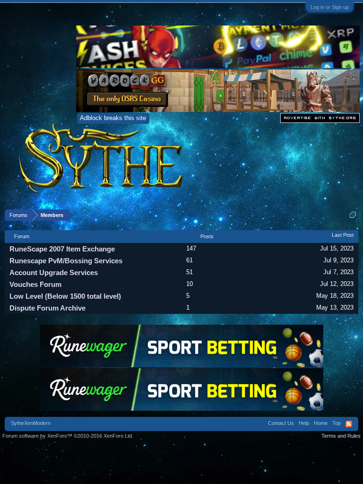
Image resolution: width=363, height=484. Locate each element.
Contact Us (281, 423)
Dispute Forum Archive (47, 308)
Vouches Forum (35, 284)
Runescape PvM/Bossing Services (65, 261)
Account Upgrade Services (53, 272)
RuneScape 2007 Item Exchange (62, 249)
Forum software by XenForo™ (67, 436)
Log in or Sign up (330, 7)
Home (321, 423)
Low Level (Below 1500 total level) (65, 296)
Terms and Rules (341, 436)
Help (304, 423)
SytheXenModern (31, 423)
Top (336, 423)
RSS (349, 424)
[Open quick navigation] (353, 215)
